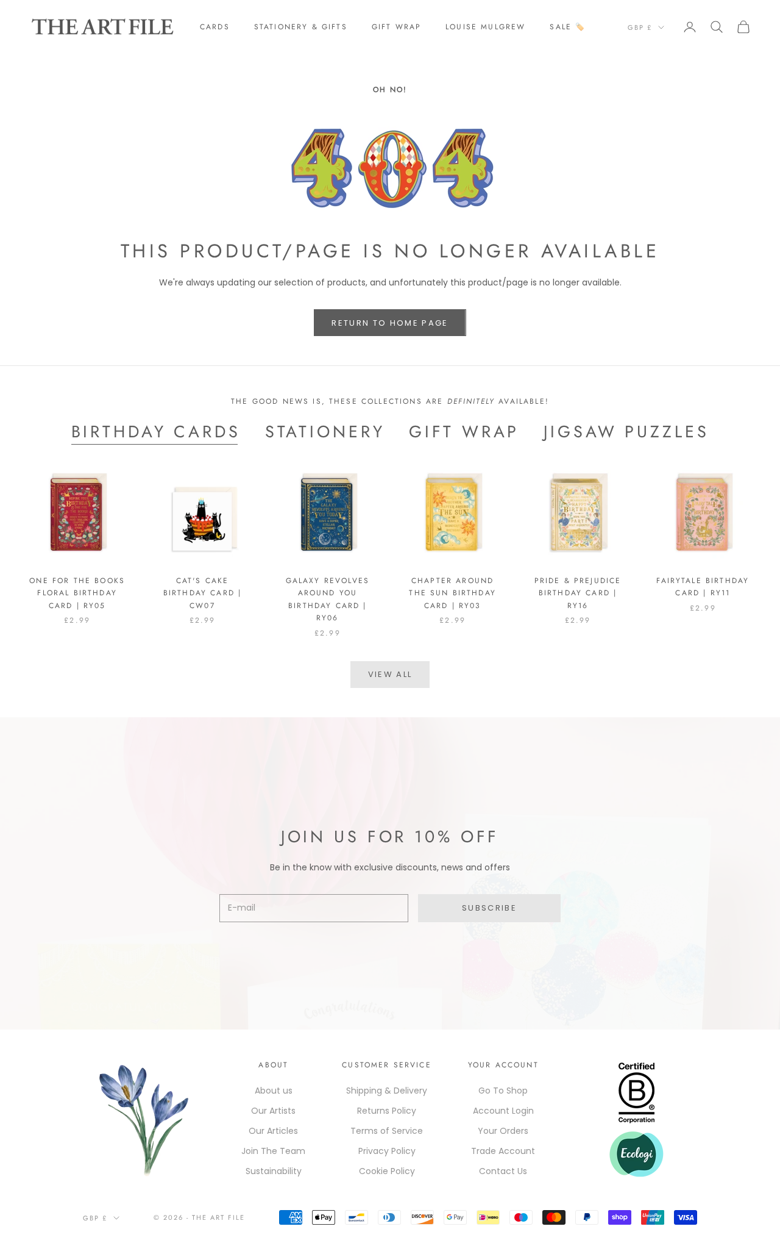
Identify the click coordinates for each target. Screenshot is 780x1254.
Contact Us (503, 1171)
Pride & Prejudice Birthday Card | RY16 (578, 593)
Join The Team (273, 1151)
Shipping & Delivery (386, 1090)
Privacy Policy (387, 1151)
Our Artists (273, 1111)
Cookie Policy (387, 1171)
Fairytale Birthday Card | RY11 (702, 586)
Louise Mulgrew (485, 26)
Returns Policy (386, 1111)
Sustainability (274, 1171)
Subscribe (489, 908)
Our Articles (273, 1131)
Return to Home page (390, 323)
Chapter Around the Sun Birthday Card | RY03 (452, 593)
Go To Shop (503, 1090)
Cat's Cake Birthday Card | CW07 (202, 593)
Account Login (503, 1111)
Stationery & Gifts (300, 26)
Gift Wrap (396, 26)
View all (390, 674)
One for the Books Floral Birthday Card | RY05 (77, 593)
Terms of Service (386, 1131)
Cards (215, 26)
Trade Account (503, 1151)
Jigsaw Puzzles (626, 431)
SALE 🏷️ (568, 26)
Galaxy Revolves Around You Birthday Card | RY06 (327, 599)
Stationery (325, 431)
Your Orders (503, 1131)
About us (273, 1090)
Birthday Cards (156, 431)
